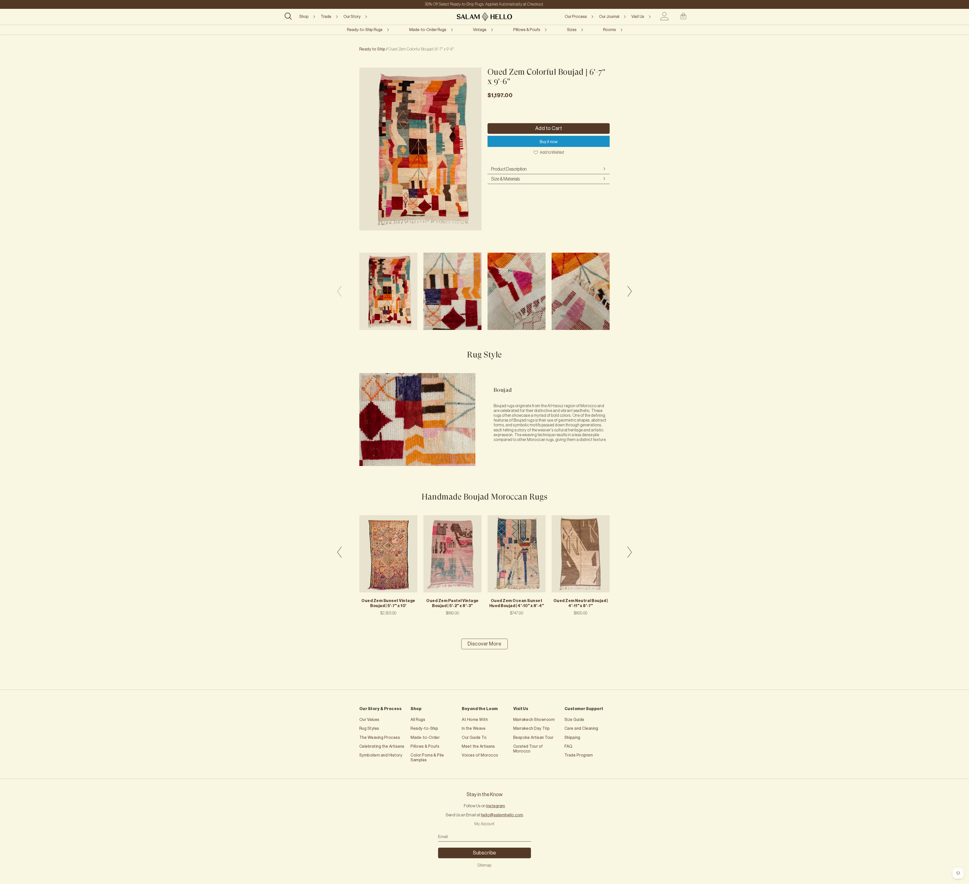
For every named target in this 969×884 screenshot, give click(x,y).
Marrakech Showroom (534, 720)
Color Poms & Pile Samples (427, 757)
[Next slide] (629, 291)
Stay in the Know (485, 794)
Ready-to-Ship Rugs (365, 30)
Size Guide (574, 720)
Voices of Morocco (480, 755)
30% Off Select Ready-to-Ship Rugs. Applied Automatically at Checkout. (484, 4)
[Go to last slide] (339, 552)
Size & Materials (505, 179)
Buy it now (549, 142)
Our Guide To (474, 738)
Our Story (352, 17)
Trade (326, 17)
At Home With (475, 720)
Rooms (609, 30)
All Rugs (418, 720)
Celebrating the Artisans (382, 746)
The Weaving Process (379, 738)
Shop (304, 17)
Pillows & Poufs (526, 30)
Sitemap (484, 865)
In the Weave (474, 728)
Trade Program (578, 755)
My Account (484, 824)
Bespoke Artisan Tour (533, 738)
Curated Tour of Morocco (528, 748)
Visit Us (637, 17)
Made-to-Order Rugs (427, 30)
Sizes (572, 30)
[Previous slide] (339, 291)
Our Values (369, 720)
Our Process (576, 17)
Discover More (484, 643)
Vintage (480, 30)
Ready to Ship (372, 49)
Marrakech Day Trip (531, 728)
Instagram (495, 806)
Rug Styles (369, 728)
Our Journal (609, 17)
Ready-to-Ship (424, 728)
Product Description (509, 169)
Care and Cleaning (581, 728)
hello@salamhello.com (502, 815)
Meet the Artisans (478, 746)
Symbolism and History (380, 755)
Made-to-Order (425, 738)
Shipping (572, 738)
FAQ (568, 746)
